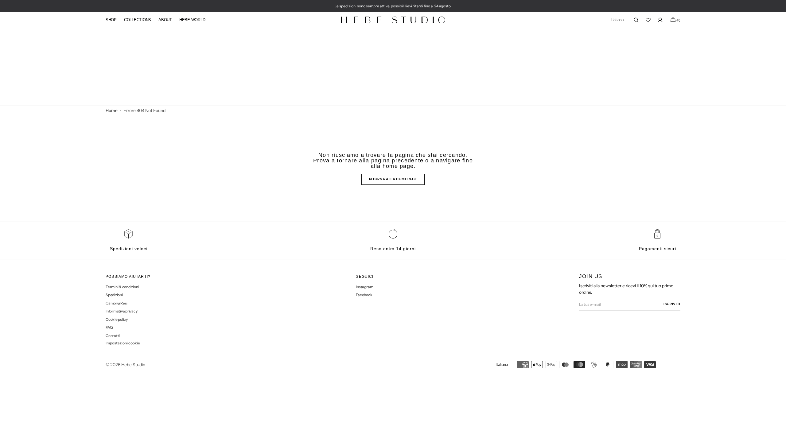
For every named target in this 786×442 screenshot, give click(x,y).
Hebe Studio (133, 364)
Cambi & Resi (116, 303)
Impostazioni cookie (123, 343)
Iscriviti (671, 304)
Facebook (364, 295)
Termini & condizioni (122, 287)
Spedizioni (114, 295)
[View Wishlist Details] (648, 20)
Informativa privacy (121, 311)
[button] (617, 20)
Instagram (364, 287)
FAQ (109, 327)
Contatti (113, 335)
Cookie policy (117, 319)
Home (112, 110)
